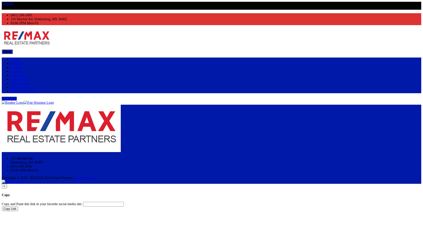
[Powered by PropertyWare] (13, 182)
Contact (16, 71)
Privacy (91, 178)
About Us (17, 75)
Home (15, 59)
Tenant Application (24, 91)
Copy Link (10, 208)
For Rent (17, 63)
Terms (79, 178)
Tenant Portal (20, 79)
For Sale (16, 67)
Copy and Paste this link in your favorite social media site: (42, 204)
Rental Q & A (20, 87)
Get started (9, 98)
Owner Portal (20, 83)
